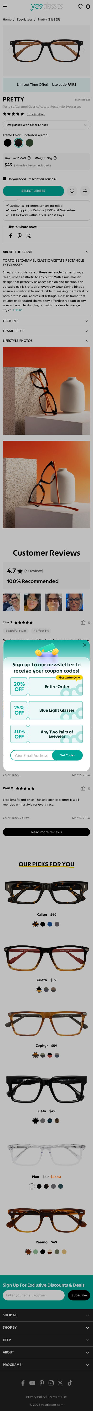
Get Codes (67, 755)
